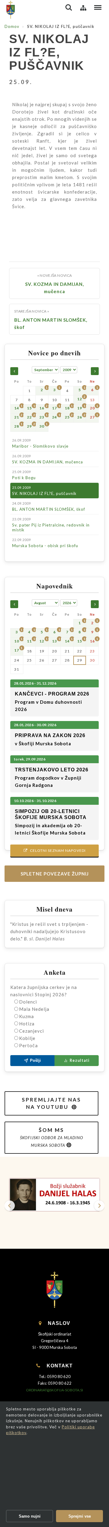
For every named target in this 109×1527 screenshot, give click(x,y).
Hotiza (27, 1023)
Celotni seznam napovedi (55, 850)
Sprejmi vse (79, 1516)
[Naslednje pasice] (99, 1205)
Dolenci (28, 1001)
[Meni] (97, 7)
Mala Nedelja (34, 1009)
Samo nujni (30, 1516)
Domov (12, 26)
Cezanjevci (31, 1031)
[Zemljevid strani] (83, 7)
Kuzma (26, 1016)
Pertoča (28, 1045)
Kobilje (27, 1038)
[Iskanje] (68, 7)
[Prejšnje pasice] (10, 1205)
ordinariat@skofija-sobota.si (54, 1390)
